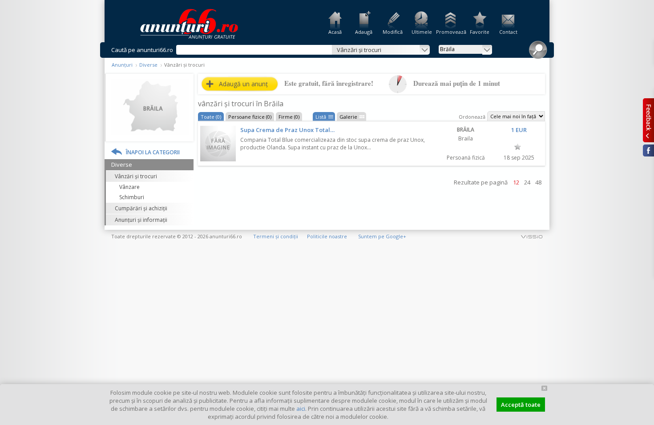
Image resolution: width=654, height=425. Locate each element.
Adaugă (363, 31)
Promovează (450, 31)
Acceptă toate (521, 405)
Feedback (648, 120)
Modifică (393, 31)
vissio (532, 236)
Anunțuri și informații (141, 220)
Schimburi (131, 197)
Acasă (335, 31)
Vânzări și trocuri (136, 176)
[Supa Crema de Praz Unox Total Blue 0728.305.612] (218, 143)
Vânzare (129, 187)
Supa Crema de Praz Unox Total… (287, 130)
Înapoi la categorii (153, 152)
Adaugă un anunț (243, 84)
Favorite (479, 31)
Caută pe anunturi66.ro (142, 50)
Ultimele (422, 31)
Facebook (648, 150)
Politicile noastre (327, 236)
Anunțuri (122, 64)
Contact (508, 31)
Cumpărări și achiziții (141, 208)
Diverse (148, 64)
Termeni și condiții (275, 236)
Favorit (517, 147)
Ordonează (472, 116)
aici (300, 409)
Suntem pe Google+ (382, 236)
